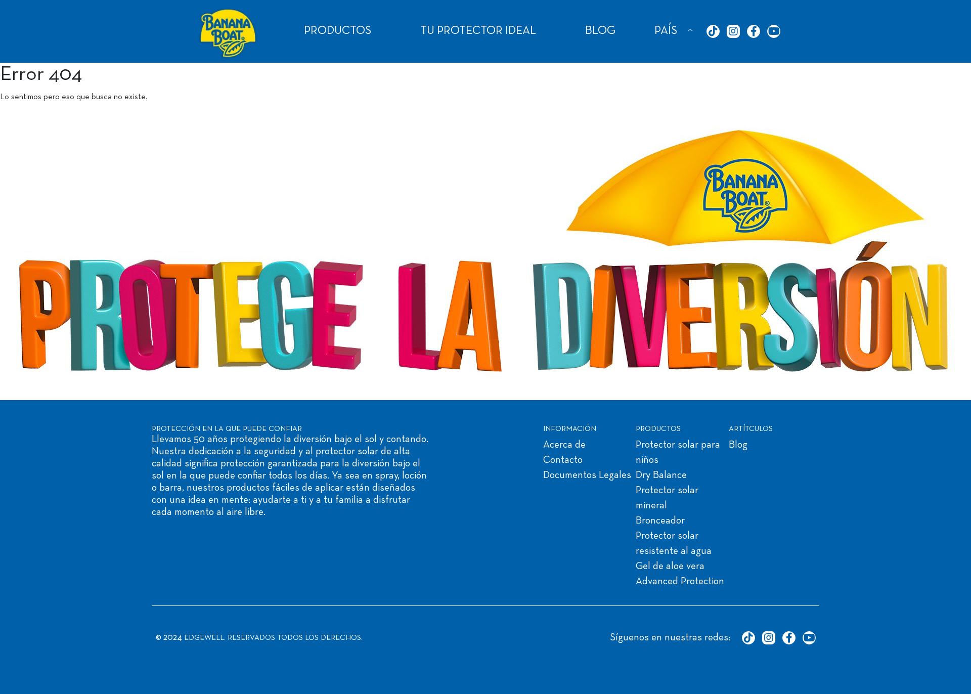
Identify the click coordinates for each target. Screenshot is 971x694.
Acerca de (564, 445)
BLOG (600, 31)
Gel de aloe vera (670, 566)
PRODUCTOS (337, 31)
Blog (738, 445)
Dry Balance (661, 475)
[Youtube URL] (774, 31)
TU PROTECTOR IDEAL (478, 31)
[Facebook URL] (753, 31)
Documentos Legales (587, 475)
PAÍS (665, 31)
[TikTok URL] (713, 31)
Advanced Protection (680, 581)
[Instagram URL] (733, 31)
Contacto (563, 460)
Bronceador (660, 521)
